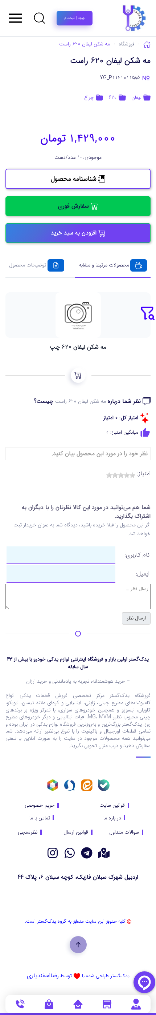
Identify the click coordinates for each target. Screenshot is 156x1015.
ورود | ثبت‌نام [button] (75, 18)
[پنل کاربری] (136, 1004)
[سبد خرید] (49, 1004)
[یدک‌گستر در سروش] (69, 785)
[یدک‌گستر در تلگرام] (87, 852)
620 (112, 97)
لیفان (136, 97)
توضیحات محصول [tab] (27, 265)
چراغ (89, 97)
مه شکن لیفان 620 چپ (78, 347)
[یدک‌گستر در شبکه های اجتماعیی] (52, 852)
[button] (39, 18)
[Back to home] (116, 18)
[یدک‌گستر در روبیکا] (52, 785)
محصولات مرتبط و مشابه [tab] (104, 265)
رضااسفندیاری (43, 975)
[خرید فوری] (78, 375)
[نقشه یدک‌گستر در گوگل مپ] (104, 852)
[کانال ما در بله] (104, 785)
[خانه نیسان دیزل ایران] (69, 852)
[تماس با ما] (20, 1004)
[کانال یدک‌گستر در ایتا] (87, 785)
